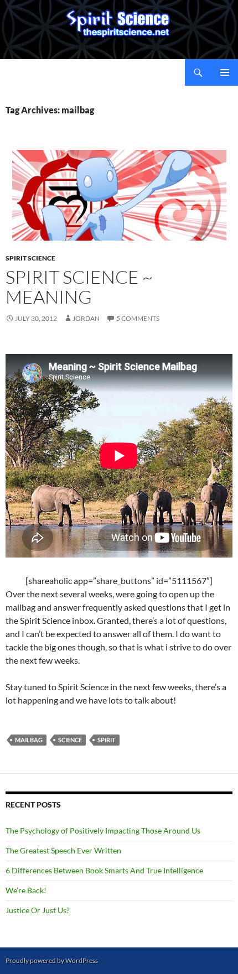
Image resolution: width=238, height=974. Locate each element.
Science (70, 739)
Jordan (86, 318)
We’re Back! (26, 890)
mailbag (29, 739)
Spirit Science (30, 258)
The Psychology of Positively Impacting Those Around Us (103, 830)
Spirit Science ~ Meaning (79, 286)
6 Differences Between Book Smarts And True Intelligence (104, 870)
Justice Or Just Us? (38, 910)
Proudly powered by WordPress (52, 960)
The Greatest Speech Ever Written (63, 850)
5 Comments (137, 318)
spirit (106, 739)
